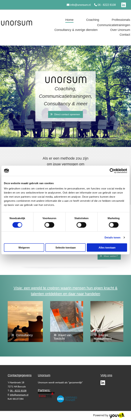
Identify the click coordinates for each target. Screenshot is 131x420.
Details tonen (112, 237)
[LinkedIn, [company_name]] (123, 5)
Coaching (92, 20)
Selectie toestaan (65, 247)
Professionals (121, 20)
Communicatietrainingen (113, 25)
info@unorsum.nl (80, 4)
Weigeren (24, 247)
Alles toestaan (107, 247)
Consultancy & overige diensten (76, 30)
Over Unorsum (120, 30)
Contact (125, 34)
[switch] (49, 224)
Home (69, 20)
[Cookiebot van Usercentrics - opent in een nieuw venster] (112, 170)
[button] (65, 114)
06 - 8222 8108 (107, 4)
